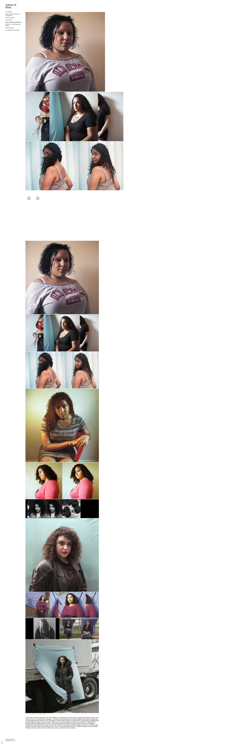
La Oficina (9, 11)
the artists (9, 20)
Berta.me (13, 740)
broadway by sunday (12, 30)
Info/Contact (10, 28)
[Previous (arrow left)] (2, 743)
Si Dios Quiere (10, 17)
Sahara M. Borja (11, 6)
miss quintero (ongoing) (13, 22)
